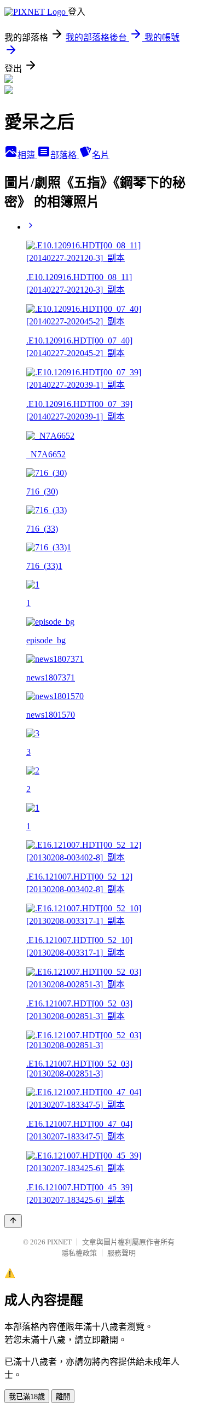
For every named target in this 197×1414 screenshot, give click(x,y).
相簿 (27, 155)
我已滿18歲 (27, 1397)
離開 (63, 1397)
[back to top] (13, 1221)
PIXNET (59, 1242)
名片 (100, 155)
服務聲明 (121, 1253)
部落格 (64, 155)
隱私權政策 (79, 1253)
